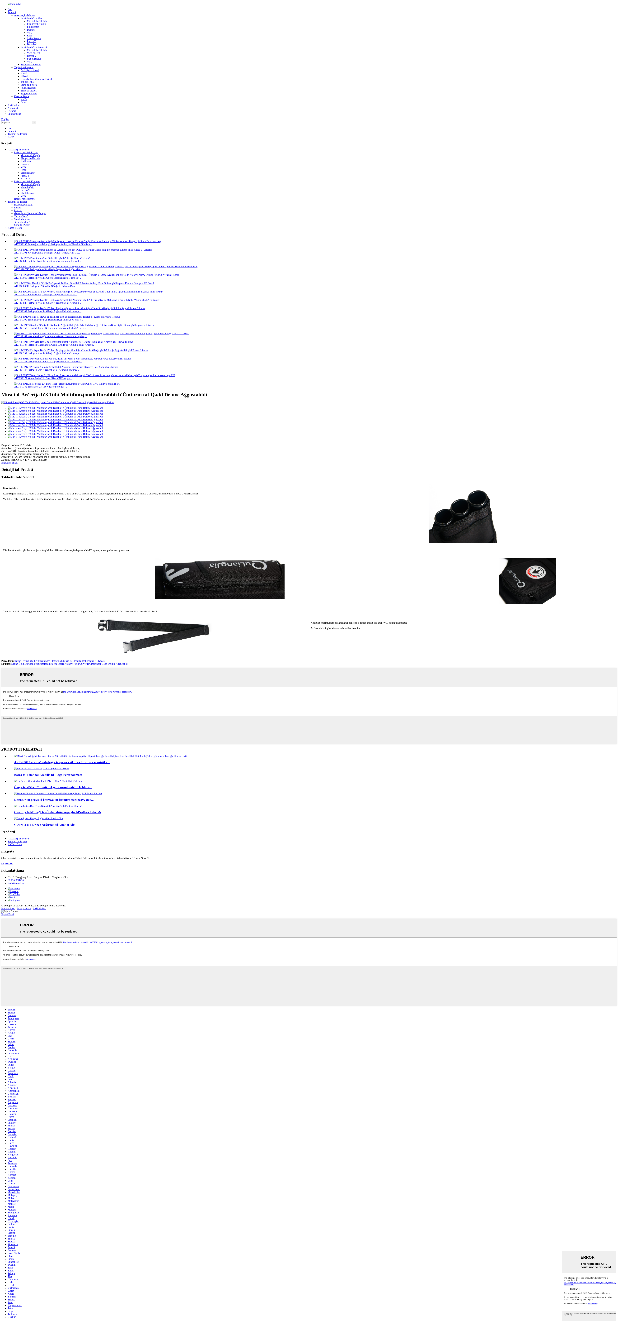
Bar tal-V (32, 44)
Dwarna (12, 111)
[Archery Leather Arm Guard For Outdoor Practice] (48, 806)
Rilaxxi (24, 76)
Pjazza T (31, 41)
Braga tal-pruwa (29, 93)
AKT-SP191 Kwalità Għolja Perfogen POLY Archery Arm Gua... (47, 252)
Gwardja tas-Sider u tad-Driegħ (36, 79)
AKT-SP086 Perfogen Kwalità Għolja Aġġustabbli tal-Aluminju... (47, 303)
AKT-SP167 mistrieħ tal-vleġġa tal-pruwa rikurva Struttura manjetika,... (50, 336)
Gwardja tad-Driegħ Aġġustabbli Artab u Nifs (44, 824)
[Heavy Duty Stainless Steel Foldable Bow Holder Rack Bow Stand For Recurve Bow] (58, 793)
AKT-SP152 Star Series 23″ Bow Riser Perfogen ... (40, 386)
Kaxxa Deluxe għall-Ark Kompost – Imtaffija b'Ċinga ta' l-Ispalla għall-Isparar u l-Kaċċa (59, 661)
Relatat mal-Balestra (31, 64)
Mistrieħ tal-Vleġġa (37, 21)
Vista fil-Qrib (33, 53)
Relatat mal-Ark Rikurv (33, 18)
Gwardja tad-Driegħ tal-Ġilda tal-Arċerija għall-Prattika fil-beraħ (57, 812)
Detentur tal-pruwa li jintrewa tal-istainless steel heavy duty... (54, 799)
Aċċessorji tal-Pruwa (24, 15)
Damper (31, 29)
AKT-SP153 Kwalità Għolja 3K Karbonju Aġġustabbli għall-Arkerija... (50, 328)
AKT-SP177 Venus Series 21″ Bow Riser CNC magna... (43, 378)
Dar (10, 9)
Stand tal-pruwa (29, 84)
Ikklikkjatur (33, 26)
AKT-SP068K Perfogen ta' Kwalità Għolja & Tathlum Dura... (45, 286)
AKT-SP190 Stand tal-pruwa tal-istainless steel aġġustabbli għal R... (48, 319)
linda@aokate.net (16, 883)
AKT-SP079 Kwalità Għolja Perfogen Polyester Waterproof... (45, 294)
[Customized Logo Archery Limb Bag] (41, 768)
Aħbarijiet (13, 108)
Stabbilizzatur (34, 38)
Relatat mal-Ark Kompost (34, 47)
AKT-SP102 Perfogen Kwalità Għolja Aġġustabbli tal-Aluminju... (47, 311)
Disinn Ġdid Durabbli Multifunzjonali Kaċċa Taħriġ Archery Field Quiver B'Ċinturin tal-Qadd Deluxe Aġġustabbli (69, 663)
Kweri (24, 73)
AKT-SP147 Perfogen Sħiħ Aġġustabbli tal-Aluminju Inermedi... (47, 370)
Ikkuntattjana (14, 113)
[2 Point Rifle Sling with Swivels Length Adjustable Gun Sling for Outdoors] (48, 781)
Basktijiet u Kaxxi (30, 70)
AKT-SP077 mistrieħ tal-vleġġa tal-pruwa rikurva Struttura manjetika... (62, 762)
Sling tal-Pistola (29, 90)
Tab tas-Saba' (27, 82)
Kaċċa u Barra (21, 96)
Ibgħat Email (7, 914)
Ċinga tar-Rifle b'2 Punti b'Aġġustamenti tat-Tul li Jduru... (53, 787)
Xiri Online (13, 105)
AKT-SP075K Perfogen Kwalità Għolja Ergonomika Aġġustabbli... (48, 269)
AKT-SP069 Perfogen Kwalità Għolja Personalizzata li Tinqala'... (47, 277)
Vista (29, 32)
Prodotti (12, 12)
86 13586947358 (16, 880)
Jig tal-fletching (28, 87)
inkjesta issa (7, 863)
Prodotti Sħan (8, 908)
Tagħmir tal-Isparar (23, 67)
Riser (29, 35)
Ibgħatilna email (9, 462)
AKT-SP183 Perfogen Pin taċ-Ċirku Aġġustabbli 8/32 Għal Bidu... (48, 361)
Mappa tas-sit (24, 908)
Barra (23, 102)
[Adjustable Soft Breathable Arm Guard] (38, 818)
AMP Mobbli (39, 908)
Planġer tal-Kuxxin (36, 24)
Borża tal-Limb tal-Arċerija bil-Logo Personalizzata (48, 774)
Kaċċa (24, 99)
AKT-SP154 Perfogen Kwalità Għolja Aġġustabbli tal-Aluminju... (47, 353)
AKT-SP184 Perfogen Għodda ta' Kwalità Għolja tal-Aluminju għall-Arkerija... (54, 344)
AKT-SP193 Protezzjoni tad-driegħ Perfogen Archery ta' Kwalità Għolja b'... (53, 244)
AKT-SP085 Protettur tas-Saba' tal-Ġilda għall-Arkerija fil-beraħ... (47, 261)
